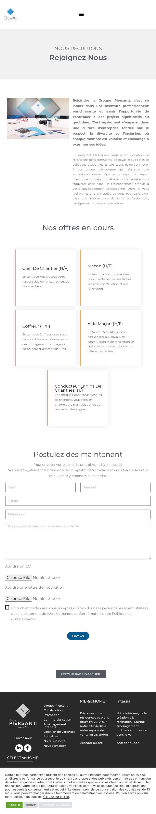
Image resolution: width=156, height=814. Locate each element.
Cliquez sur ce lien (56, 797)
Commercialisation (57, 719)
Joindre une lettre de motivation (34, 587)
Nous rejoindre (54, 741)
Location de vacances (59, 732)
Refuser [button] (31, 804)
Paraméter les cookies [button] (56, 804)
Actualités (51, 736)
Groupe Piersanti (56, 705)
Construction (53, 710)
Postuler (61, 299)
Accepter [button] (14, 804)
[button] (81, 14)
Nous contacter (55, 746)
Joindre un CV (18, 566)
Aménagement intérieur (55, 725)
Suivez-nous (23, 738)
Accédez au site (91, 743)
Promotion (52, 715)
